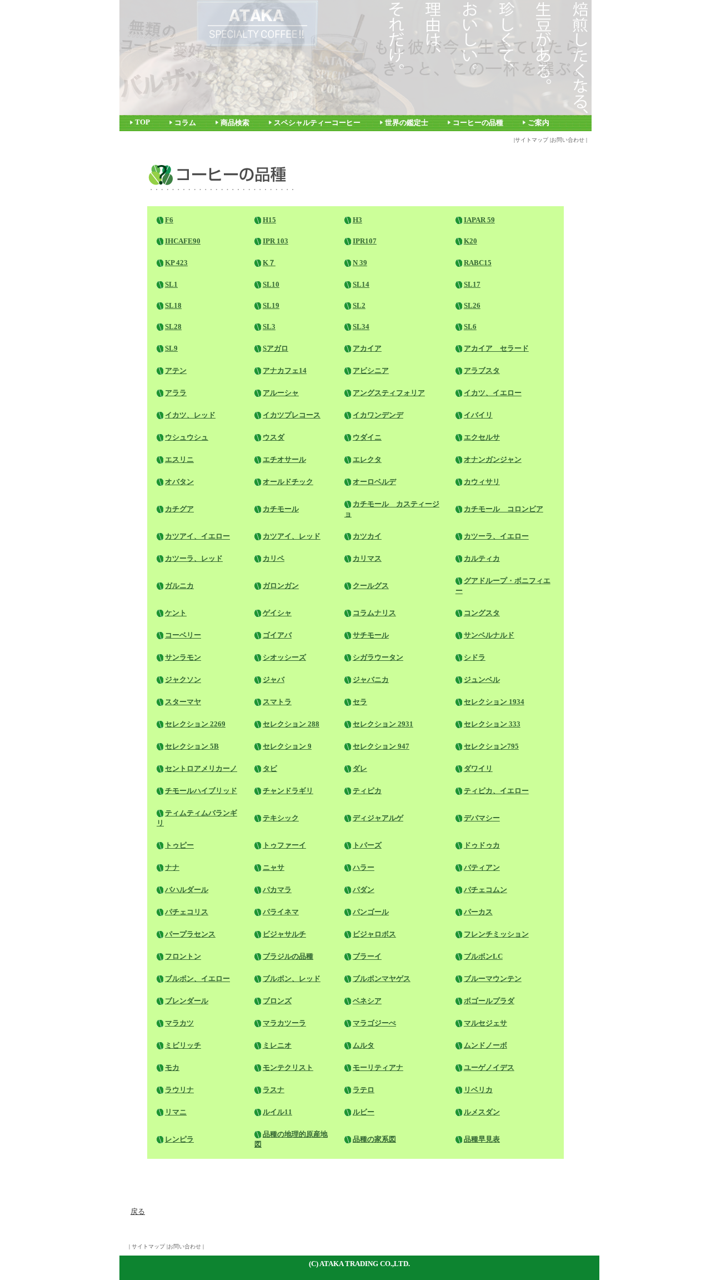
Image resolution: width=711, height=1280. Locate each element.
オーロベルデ (374, 481)
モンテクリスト (288, 1067)
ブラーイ (367, 956)
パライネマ (281, 912)
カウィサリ (482, 481)
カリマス (367, 558)
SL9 (171, 348)
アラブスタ (482, 370)
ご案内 (538, 123)
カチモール (281, 509)
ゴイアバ (277, 635)
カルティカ (482, 558)
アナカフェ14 (285, 370)
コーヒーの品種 (478, 123)
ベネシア (367, 1001)
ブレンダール (186, 1001)
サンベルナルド (489, 635)
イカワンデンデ (378, 415)
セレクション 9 (287, 746)
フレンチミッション (496, 934)
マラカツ (179, 1023)
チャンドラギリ (288, 790)
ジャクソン (183, 679)
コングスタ (482, 613)
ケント (176, 613)
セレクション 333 (492, 724)
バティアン (482, 867)
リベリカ (478, 1089)
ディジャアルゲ (378, 818)
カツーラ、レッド (194, 558)
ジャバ (273, 679)
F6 (169, 220)
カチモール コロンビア (503, 509)
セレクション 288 (291, 724)
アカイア (367, 348)
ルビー (363, 1112)
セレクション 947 (381, 746)
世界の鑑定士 (406, 123)
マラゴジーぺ (374, 1023)
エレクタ (367, 459)
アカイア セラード (496, 348)
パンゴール (371, 912)
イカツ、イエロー (493, 393)
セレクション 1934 (494, 702)
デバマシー (482, 818)
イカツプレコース (292, 415)
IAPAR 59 (479, 220)
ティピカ (367, 790)
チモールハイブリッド (201, 790)
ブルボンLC (483, 956)
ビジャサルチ (284, 934)
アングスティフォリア (389, 393)
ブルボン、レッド (292, 978)
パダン (363, 889)
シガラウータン (378, 657)
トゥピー (179, 845)
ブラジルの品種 (288, 956)
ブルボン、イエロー (197, 978)
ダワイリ (478, 768)
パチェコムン (485, 889)
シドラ (474, 657)
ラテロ (363, 1089)
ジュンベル (482, 679)
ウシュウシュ (186, 437)
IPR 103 (275, 241)
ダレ (360, 768)
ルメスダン (482, 1112)
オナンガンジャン (493, 459)
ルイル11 (277, 1112)
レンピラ (179, 1139)
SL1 (171, 284)
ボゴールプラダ (489, 1001)
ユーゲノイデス (489, 1067)
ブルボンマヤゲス (381, 978)
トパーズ (367, 845)
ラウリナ (179, 1089)
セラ (360, 702)
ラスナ (273, 1089)
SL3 (269, 326)
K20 (470, 241)
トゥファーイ (284, 845)
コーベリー (183, 635)
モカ (172, 1067)
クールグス (371, 585)
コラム (185, 123)
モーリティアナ (378, 1067)
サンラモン (183, 657)
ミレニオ (277, 1045)
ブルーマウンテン (493, 978)
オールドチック (288, 481)
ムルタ (363, 1045)
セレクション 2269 (195, 724)
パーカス (478, 912)
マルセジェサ (485, 1023)
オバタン (179, 481)
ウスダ (273, 437)
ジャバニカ (371, 679)
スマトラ (277, 702)
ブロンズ (277, 1001)
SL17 (472, 284)
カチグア (179, 509)
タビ (270, 768)
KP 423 (176, 262)
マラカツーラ (284, 1023)
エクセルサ (482, 437)
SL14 (361, 284)
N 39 (360, 262)
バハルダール (186, 889)
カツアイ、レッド (292, 536)
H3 (357, 220)
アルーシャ (281, 393)
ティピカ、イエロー (496, 790)
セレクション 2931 (383, 724)
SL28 (173, 326)
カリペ (273, 558)
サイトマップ (531, 140)
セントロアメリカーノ (201, 768)
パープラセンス (190, 934)
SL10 (271, 284)
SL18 (173, 305)
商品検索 (235, 123)
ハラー (363, 867)
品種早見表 (482, 1139)
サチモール (371, 635)
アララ (176, 393)
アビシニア (371, 370)
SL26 (472, 305)
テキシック (281, 818)
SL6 (470, 326)
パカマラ (277, 889)
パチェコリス (186, 912)
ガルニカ (179, 585)
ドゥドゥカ (482, 845)
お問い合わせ (567, 140)
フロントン (183, 956)
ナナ (172, 867)
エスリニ (179, 459)
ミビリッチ (183, 1045)
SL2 (359, 305)
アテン (176, 370)
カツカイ (367, 536)
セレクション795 (491, 746)
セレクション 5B (192, 746)
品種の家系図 (374, 1139)
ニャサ (273, 867)
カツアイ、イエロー (197, 536)
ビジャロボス (374, 934)
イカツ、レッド (190, 415)
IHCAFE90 (183, 241)
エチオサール (284, 459)
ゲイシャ (277, 613)
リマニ (176, 1112)
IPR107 (365, 241)
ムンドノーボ (485, 1045)
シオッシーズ (284, 657)
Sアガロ (275, 348)
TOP (142, 122)
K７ (269, 262)
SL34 (361, 326)
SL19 (271, 305)
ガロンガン (281, 585)
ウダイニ (367, 437)
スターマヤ (183, 702)
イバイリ (478, 415)
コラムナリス (374, 613)
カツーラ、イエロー (496, 536)
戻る (138, 1211)
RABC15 (478, 262)
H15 (269, 220)
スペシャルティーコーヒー (317, 123)
